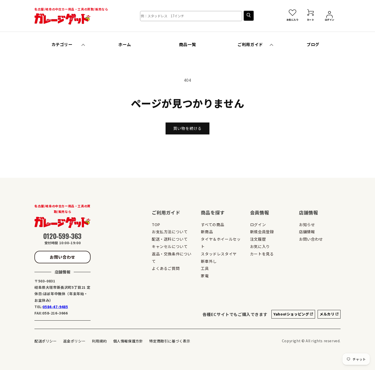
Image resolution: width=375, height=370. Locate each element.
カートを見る (262, 253)
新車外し (209, 261)
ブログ (313, 44)
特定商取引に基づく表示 (169, 341)
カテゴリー (62, 44)
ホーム (124, 44)
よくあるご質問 (166, 268)
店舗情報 (307, 231)
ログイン (258, 224)
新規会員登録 (262, 231)
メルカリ (327, 314)
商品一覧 (187, 44)
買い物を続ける (187, 128)
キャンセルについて (170, 246)
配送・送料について (170, 239)
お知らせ (307, 224)
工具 (205, 268)
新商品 (207, 231)
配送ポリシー (45, 341)
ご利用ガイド (250, 44)
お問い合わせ (62, 257)
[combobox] (191, 16)
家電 (205, 275)
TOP (156, 224)
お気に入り (260, 246)
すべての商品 (212, 224)
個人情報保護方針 (128, 341)
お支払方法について (170, 231)
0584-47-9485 (55, 306)
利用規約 (99, 341)
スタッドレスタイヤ (218, 253)
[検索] (248, 15)
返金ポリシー (74, 341)
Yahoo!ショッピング (291, 314)
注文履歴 (258, 239)
